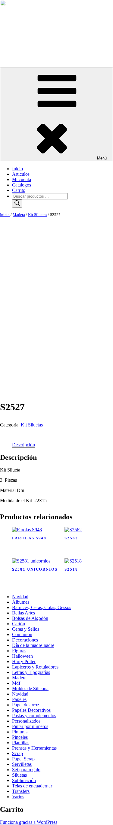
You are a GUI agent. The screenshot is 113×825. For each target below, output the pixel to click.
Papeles (19, 699)
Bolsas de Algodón (30, 618)
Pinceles (20, 737)
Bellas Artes (23, 612)
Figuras (19, 650)
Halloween (22, 656)
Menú (102, 158)
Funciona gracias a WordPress (28, 822)
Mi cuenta (21, 179)
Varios (18, 796)
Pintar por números (30, 726)
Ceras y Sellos (25, 629)
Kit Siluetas (37, 214)
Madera (19, 214)
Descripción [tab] (23, 444)
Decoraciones (25, 639)
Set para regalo (26, 769)
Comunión (22, 634)
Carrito (18, 190)
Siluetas (19, 775)
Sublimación (24, 780)
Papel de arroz (25, 704)
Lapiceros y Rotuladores (35, 666)
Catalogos (21, 184)
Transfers (21, 791)
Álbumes (20, 602)
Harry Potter (24, 661)
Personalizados (26, 720)
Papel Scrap (23, 758)
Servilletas (22, 764)
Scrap (17, 753)
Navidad (20, 596)
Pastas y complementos (34, 715)
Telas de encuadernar (32, 785)
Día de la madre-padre (33, 645)
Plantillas (20, 742)
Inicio (17, 168)
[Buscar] (17, 203)
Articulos (21, 174)
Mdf (16, 683)
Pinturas (19, 731)
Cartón (18, 623)
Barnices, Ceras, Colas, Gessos (41, 607)
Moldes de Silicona (30, 688)
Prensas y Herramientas (34, 748)
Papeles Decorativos (31, 710)
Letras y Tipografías (31, 672)
